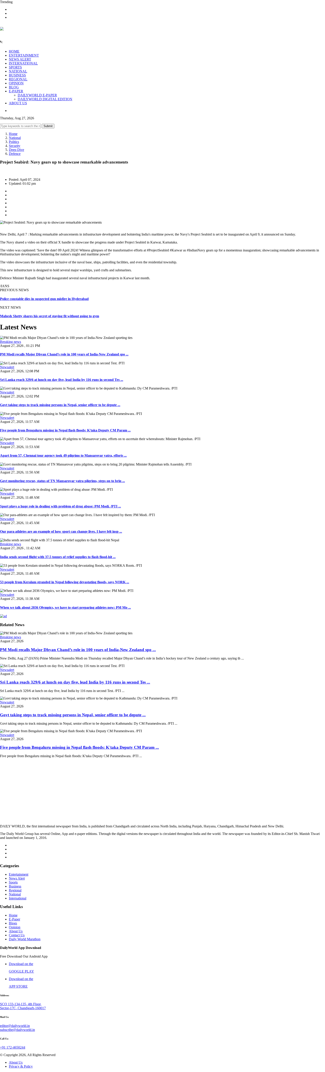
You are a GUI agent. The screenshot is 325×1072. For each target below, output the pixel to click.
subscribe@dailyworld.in (17, 1030)
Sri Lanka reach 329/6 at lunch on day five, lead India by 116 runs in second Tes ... (61, 380)
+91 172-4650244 (12, 1047)
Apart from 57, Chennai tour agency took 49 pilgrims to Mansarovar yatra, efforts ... (63, 455)
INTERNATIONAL (23, 63)
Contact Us (17, 935)
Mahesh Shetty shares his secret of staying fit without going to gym (49, 316)
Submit (48, 126)
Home (13, 134)
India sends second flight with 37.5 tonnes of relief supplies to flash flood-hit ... (58, 557)
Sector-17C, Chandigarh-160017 (23, 1008)
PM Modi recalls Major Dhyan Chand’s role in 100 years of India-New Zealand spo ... (64, 354)
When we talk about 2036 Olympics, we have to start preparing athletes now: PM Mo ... (65, 607)
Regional (15, 890)
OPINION (16, 83)
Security (14, 146)
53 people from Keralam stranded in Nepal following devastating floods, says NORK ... (64, 582)
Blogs (13, 923)
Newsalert (7, 367)
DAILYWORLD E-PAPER (37, 95)
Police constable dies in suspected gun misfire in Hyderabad (44, 299)
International (17, 898)
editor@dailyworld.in (15, 1026)
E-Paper (14, 919)
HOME (14, 51)
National (15, 138)
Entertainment (18, 874)
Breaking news (10, 342)
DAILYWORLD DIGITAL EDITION (45, 99)
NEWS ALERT (20, 59)
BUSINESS (17, 75)
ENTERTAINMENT (24, 55)
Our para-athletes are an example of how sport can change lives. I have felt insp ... (61, 531)
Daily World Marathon (24, 939)
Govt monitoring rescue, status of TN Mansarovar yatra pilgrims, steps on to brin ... (62, 481)
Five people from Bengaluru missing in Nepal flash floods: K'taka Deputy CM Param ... (65, 430)
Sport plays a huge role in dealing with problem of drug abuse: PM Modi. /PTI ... (60, 506)
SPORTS (15, 67)
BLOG (14, 87)
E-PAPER (16, 91)
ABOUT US (18, 103)
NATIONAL (18, 71)
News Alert (17, 878)
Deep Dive (16, 150)
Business (15, 886)
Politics (14, 142)
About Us (16, 931)
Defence (15, 154)
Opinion (14, 927)
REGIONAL (18, 79)
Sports (13, 882)
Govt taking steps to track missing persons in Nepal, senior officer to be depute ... (60, 405)
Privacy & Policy (21, 1066)
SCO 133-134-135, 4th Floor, (20, 1004)
